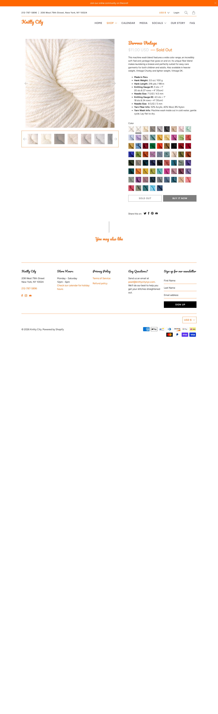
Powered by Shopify (53, 329)
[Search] (186, 13)
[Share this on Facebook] (149, 213)
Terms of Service (101, 278)
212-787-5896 (29, 12)
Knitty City (32, 22)
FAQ (192, 23)
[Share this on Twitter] (145, 213)
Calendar (128, 23)
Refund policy (100, 283)
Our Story (178, 23)
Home (98, 23)
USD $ (162, 12)
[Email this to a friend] (156, 213)
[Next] (114, 83)
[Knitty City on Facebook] (22, 295)
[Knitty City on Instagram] (26, 295)
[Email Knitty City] (30, 295)
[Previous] (26, 83)
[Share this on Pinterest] (152, 213)
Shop (110, 23)
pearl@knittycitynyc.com (141, 281)
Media (144, 23)
